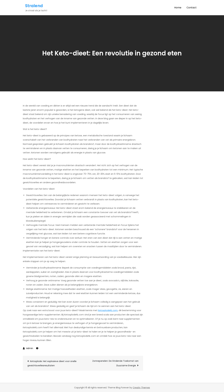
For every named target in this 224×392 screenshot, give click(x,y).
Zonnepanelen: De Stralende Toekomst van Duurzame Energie (115, 363)
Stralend (34, 6)
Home (177, 7)
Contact (192, 7)
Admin (29, 348)
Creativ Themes (141, 387)
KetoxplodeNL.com (108, 310)
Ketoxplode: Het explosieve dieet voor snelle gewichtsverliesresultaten (51, 363)
